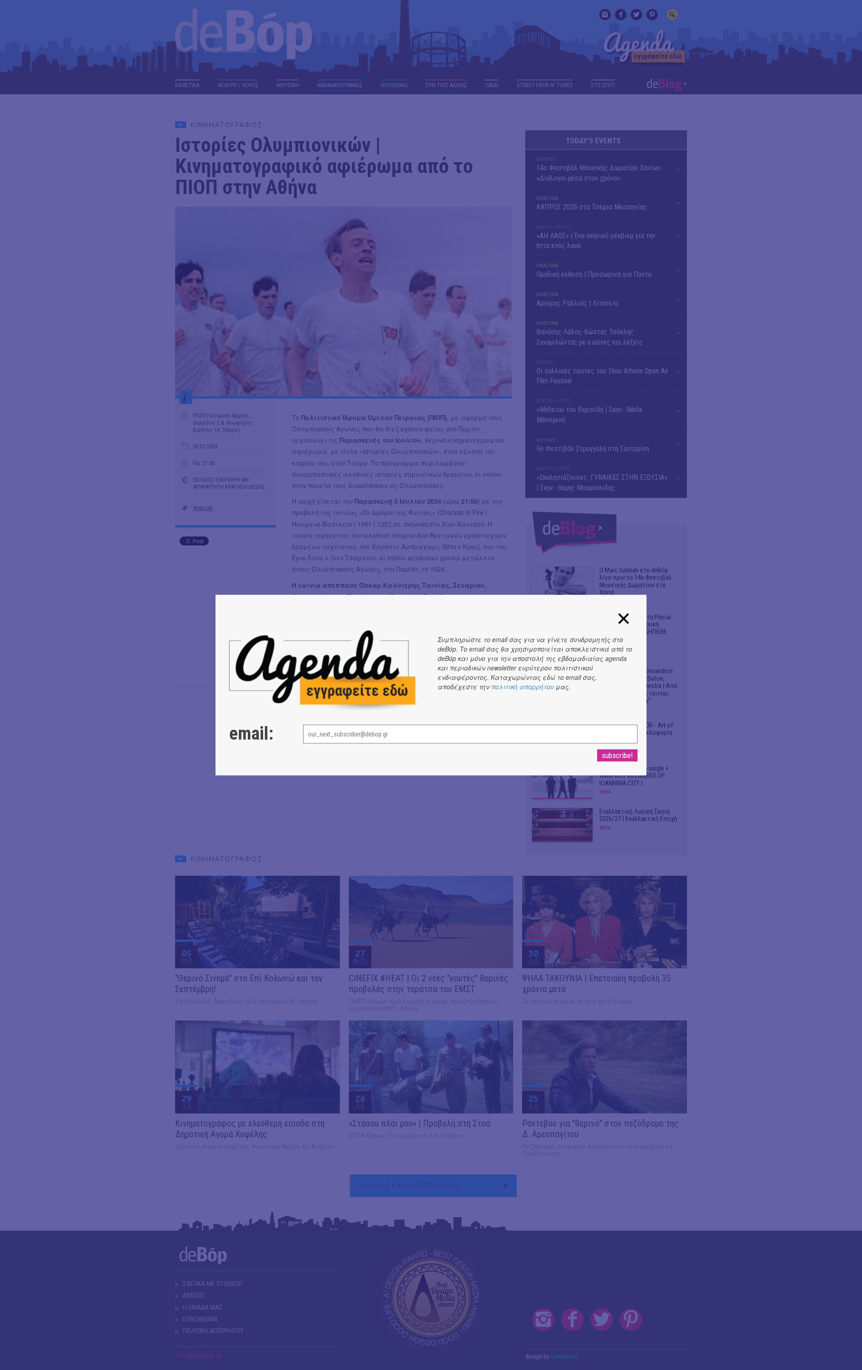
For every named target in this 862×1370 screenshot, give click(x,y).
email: (251, 734)
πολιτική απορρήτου (522, 686)
